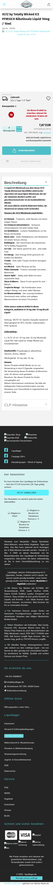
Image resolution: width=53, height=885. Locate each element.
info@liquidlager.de (15, 682)
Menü (4, 4)
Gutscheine (9, 804)
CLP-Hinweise (15, 405)
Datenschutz (9, 771)
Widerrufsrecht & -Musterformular (19, 742)
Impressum (9, 723)
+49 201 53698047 (13, 676)
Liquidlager (16, 451)
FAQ (6, 787)
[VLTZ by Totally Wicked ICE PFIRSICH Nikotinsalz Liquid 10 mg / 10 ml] (26, 55)
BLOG (7, 816)
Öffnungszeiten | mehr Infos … (18, 707)
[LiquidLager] (26, 4)
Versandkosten (17, 862)
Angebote (21, 584)
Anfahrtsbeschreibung (16, 690)
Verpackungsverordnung (15, 754)
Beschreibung (15, 183)
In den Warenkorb (27, 150)
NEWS (7, 793)
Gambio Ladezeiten (13, 883)
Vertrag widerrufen (14, 736)
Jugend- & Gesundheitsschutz (17, 760)
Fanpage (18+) (18, 456)
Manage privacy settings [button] (26, 878)
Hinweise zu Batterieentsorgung (18, 748)
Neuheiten (41, 581)
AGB (6, 765)
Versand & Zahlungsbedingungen (19, 729)
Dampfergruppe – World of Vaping (26, 462)
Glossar (7, 810)
